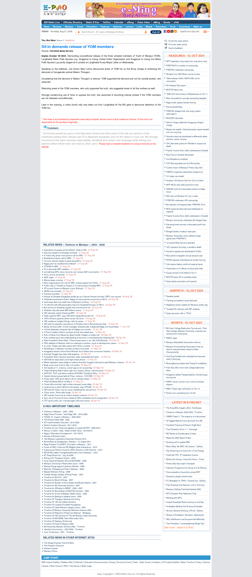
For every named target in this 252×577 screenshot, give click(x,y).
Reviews (57, 26)
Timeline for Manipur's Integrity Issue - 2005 (62, 496)
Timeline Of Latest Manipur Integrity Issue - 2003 (65, 507)
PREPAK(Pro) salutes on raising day (182, 65)
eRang (130, 22)
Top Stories (75, 565)
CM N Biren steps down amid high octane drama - (70, 359)
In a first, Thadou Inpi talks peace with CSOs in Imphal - (73, 345)
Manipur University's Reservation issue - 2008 (63, 463)
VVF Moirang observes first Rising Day (183, 163)
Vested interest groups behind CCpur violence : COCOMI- (74, 376)
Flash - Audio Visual (141, 562)
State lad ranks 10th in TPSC (178, 313)
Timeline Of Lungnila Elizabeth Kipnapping (62, 504)
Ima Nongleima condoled (177, 159)
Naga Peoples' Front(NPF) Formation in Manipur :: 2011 (68, 444)
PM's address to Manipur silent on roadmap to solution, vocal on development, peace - (86, 343)
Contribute (184, 26)
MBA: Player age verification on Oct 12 (183, 388)
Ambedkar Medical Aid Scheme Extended (184, 506)
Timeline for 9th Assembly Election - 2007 (62, 485)
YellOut (106, 22)
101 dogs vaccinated (175, 176)
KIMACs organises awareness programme (184, 171)
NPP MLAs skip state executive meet (182, 184)
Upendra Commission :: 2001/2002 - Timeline (63, 529)
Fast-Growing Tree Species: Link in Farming (185, 484)
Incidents (156, 562)
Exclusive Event (124, 562)
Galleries (117, 26)
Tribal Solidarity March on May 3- (63, 381)
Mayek (149, 26)
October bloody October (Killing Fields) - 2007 (63, 474)
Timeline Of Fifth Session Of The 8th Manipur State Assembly (70, 515)
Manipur (69, 26)
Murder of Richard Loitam (55, 436)
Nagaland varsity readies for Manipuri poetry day (187, 304)
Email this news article (178, 40)
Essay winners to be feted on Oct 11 (181, 272)
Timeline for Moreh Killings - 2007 (58, 480)
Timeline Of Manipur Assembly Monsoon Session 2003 (67, 510)
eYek (176, 22)
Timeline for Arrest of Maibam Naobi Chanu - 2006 (65, 493)
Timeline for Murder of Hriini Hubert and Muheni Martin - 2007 (70, 482)
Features (105, 26)
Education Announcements (96, 562)
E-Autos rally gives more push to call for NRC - (69, 255)
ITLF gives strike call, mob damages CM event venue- (72, 400)
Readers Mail (67, 562)
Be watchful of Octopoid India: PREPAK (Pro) (185, 204)
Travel (80, 26)
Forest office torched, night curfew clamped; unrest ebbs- (73, 384)
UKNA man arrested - (58, 291)
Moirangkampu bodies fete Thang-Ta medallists (186, 363)
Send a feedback (176, 48)
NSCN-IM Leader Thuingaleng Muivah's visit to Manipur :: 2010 (71, 452)
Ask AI (156, 32)
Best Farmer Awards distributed (180, 154)
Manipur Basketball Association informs (183, 342)
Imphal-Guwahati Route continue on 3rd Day (185, 502)
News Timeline (187, 562)
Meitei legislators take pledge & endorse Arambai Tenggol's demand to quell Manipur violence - (89, 362)
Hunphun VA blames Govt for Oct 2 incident (184, 180)
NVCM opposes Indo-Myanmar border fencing (185, 259)
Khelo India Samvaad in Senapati (180, 463)
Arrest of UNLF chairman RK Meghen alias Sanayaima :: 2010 (70, 447)
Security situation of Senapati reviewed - (66, 252)
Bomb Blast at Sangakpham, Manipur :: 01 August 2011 (67, 441)
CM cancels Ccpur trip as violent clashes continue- (70, 395)
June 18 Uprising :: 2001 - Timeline (59, 532)
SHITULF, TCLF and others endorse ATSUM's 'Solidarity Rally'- (76, 373)
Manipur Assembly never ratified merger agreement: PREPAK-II (183, 237)
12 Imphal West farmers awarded (180, 242)
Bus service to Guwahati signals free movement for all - (73, 307)
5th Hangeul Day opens (176, 85)
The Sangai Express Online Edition (59, 542)
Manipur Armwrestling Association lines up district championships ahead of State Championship (184, 349)
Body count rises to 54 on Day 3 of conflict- (67, 365)
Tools (173, 26)
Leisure (129, 26)
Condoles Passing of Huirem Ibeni (183, 425)
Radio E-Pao (92, 22)
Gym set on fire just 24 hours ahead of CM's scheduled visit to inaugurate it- (81, 397)
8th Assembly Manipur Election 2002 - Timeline (64, 526)
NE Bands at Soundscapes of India (181, 433)
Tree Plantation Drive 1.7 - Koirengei (181, 429)
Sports (45, 565)
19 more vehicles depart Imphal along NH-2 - (68, 260)
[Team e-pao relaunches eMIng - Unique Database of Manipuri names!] (148, 17)
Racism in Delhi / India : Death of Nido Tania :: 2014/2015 (68, 430)
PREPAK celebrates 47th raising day (182, 200)
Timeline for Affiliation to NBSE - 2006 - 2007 (63, 488)
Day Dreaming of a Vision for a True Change (185, 450)
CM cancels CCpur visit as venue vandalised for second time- (75, 389)
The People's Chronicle (54, 545)
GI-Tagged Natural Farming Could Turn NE (184, 420)
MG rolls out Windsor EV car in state (182, 196)
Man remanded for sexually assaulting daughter (186, 98)
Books (167, 22)
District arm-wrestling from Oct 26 (180, 393)
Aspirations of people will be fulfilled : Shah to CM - (71, 250)
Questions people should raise (179, 476)
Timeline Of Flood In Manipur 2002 (59, 523)
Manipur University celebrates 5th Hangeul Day (186, 220)
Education (91, 26)
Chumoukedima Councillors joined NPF (183, 472)
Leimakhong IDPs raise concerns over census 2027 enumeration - (77, 271)
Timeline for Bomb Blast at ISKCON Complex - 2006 (66, 490)
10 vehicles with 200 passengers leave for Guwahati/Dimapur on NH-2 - (79, 304)
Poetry (198, 562)
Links (139, 26)
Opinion (206, 562)
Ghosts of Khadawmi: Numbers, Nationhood (185, 514)
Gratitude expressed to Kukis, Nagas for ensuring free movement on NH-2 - (81, 299)
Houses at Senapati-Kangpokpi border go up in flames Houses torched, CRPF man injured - (88, 296)
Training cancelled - (57, 293)
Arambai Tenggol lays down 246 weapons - (67, 354)
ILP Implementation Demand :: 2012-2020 (61, 422)
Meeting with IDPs (174, 497)
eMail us (197, 26)
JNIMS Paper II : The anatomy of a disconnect (186, 416)
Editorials (79, 562)
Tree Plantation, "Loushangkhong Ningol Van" (185, 523)
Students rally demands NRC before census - (68, 310)
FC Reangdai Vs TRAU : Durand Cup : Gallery (186, 480)
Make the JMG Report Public (178, 437)
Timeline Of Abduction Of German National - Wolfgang (67, 512)
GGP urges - (54, 277)
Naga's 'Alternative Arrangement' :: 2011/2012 (63, 433)
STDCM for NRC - (57, 266)
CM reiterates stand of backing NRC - (65, 313)
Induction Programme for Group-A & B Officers (186, 467)
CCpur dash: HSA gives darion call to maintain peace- (72, 378)
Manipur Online (50, 551)
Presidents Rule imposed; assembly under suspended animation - (77, 356)
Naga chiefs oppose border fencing (181, 102)
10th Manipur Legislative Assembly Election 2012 (65, 438)
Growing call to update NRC (178, 442)
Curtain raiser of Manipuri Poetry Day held (184, 167)
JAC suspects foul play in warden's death (183, 247)
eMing (156, 22)
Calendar (118, 22)
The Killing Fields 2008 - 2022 (56, 419)
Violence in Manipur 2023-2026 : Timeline (184, 412)
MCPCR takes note (174, 89)
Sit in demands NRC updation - (62, 269)
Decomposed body (174, 106)
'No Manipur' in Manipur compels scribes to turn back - (72, 348)
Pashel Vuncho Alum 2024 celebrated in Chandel (187, 215)
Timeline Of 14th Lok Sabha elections (60, 501)
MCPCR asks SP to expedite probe (181, 277)
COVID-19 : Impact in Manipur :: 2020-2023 (62, 416)
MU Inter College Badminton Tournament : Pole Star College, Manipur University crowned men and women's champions (186, 331)
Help (99, 573)
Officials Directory (72, 22)
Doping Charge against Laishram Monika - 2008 (64, 466)
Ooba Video (143, 22)
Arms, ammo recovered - (60, 274)
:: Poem (185, 459)
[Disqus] (101, 194)
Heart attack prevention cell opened (181, 281)
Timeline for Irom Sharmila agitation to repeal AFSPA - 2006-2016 (72, 427)
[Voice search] (145, 32)
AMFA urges (171, 338)
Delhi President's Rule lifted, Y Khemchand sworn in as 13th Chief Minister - (81, 340)
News (47, 26)
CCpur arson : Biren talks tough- (62, 392)
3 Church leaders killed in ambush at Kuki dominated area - (74, 332)
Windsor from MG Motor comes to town (183, 74)
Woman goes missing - (59, 280)
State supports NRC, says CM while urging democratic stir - (74, 315)
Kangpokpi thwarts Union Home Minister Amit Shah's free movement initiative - (83, 351)
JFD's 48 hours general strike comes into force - (69, 318)
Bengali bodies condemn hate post (181, 231)
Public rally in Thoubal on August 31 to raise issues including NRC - (78, 285)
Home (59, 40)
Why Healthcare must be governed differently (185, 519)
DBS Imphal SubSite (50, 562)
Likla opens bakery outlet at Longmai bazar (184, 264)
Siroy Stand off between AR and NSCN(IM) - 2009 (65, 460)
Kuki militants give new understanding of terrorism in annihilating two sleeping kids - (84, 337)
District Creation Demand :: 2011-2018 (60, 425)
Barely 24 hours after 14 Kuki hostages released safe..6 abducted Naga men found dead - (87, 326)
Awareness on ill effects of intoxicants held (184, 268)
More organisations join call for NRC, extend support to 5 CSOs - (77, 282)
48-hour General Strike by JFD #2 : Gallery (184, 510)
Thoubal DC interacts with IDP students (183, 309)
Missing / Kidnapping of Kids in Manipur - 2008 (64, 469)
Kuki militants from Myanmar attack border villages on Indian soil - (77, 334)
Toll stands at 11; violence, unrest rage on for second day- (74, 367)
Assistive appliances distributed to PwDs (183, 251)
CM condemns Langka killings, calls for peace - (69, 321)
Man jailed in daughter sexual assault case (184, 255)
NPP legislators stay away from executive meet (186, 61)
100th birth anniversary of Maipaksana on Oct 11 (187, 93)
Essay (112, 562)
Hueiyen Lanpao (51, 548)
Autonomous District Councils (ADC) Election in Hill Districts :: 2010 (73, 449)
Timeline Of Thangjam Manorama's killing (62, 499)
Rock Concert (56, 565)
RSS (66, 565)
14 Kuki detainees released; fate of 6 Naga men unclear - (73, 329)
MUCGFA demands (174, 118)
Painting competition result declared (181, 300)
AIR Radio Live (52, 22)
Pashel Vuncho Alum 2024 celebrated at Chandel (187, 150)
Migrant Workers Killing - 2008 (57, 471)
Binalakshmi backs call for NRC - (63, 258)
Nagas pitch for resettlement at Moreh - (66, 263)
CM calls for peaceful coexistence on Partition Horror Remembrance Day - (81, 323)
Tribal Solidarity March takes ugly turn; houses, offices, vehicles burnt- (79, 370)
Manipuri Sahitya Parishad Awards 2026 (183, 489)
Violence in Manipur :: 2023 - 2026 (58, 411)
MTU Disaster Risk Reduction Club (181, 493)
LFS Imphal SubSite (170, 562)
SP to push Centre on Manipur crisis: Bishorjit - (69, 288)
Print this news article (178, 44)
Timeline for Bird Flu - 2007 (55, 477)
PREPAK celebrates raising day (180, 69)
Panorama (161, 26)
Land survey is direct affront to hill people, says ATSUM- (73, 387)
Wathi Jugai (86, 565)
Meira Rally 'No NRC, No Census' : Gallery (184, 446)
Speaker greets (172, 296)
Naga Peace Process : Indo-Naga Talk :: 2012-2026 (65, 414)
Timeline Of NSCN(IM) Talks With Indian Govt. (64, 518)
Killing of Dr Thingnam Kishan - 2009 (59, 458)
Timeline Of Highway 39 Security (58, 521)
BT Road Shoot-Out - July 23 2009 (58, 455)
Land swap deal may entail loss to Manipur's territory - (72, 302)
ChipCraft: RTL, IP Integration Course (182, 455)
